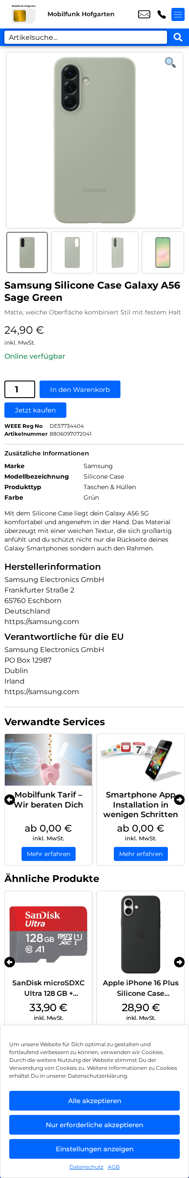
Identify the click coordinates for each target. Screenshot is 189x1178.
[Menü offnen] (178, 14)
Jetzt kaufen (35, 410)
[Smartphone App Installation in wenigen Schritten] (140, 760)
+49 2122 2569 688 (161, 14)
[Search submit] (178, 37)
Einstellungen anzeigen (95, 1149)
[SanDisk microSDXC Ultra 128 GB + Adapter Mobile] (48, 934)
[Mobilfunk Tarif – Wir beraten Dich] (48, 760)
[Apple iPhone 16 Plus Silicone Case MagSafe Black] (141, 934)
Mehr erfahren (48, 854)
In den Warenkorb (80, 389)
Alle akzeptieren (94, 1101)
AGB (114, 1167)
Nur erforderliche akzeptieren (94, 1125)
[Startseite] (23, 14)
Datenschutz (86, 1167)
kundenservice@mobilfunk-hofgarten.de (144, 14)
